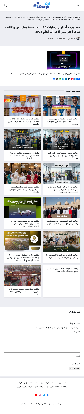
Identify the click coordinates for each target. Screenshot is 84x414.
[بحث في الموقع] (5, 5)
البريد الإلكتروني (74, 364)
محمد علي (71, 38)
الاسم (77, 356)
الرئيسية (77, 17)
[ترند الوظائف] (42, 5)
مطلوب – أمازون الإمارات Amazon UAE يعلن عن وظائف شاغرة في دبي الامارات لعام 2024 (43, 17)
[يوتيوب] (36, 395)
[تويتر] (44, 395)
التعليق (77, 332)
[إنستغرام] (40, 395)
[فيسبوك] (48, 395)
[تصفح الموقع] (78, 5)
